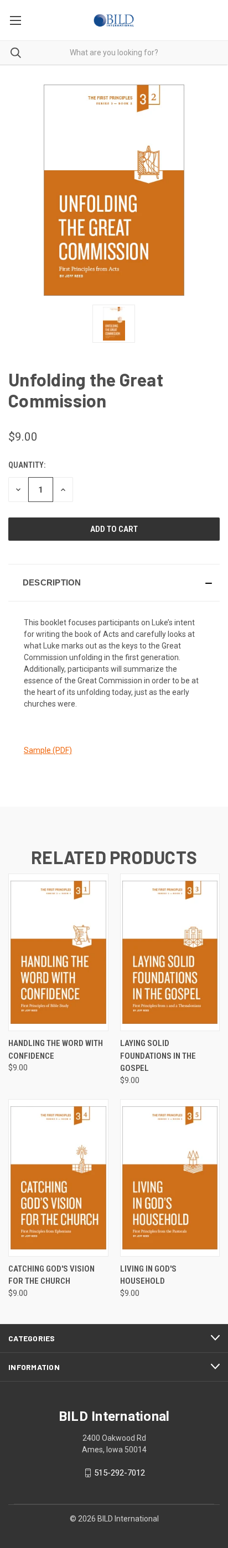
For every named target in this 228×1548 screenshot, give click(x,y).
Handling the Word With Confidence (55, 1049)
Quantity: (26, 465)
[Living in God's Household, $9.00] (170, 1177)
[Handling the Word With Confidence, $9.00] (58, 952)
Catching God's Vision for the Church (51, 1275)
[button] (114, 583)
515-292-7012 (119, 1473)
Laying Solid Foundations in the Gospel (158, 1055)
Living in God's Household (148, 1275)
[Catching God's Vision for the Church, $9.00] (58, 1177)
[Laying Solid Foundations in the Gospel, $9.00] (170, 952)
